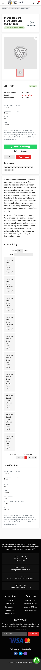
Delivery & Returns (30, 604)
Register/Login (30, 600)
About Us (10, 600)
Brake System (14, 8)
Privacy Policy (10, 613)
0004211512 (19, 167)
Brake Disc (25, 8)
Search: (10, 255)
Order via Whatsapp (21, 147)
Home (4, 8)
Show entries (20, 251)
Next (34, 457)
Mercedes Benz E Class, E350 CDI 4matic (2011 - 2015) (9, 422)
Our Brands (10, 604)
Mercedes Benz (27, 95)
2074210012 (9, 170)
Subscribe (33, 634)
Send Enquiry (21, 151)
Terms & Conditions (31, 610)
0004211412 (9, 167)
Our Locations (10, 607)
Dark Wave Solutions (25, 662)
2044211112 (28, 167)
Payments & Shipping (30, 607)
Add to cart (24, 157)
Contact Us (10, 610)
